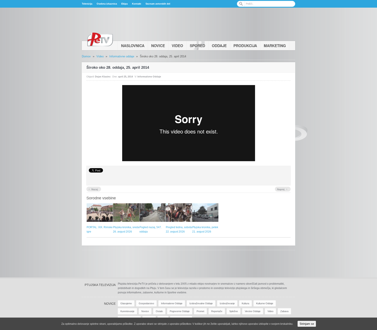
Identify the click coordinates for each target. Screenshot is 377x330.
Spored (197, 45)
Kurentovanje (127, 311)
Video (177, 45)
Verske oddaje (252, 311)
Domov (86, 56)
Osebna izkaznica (107, 3)
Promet (200, 311)
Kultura (245, 303)
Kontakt (136, 3)
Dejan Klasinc (103, 76)
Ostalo (159, 311)
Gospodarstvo (146, 303)
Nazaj (93, 189)
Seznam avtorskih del (158, 3)
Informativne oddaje (121, 56)
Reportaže (216, 311)
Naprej (282, 189)
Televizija (87, 3)
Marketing (275, 45)
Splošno (233, 311)
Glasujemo (126, 303)
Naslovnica (132, 45)
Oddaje (219, 45)
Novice (158, 45)
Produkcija (245, 45)
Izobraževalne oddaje (201, 303)
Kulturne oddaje (264, 303)
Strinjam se (307, 323)
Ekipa (124, 3)
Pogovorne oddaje (180, 311)
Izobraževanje (227, 303)
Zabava (284, 311)
